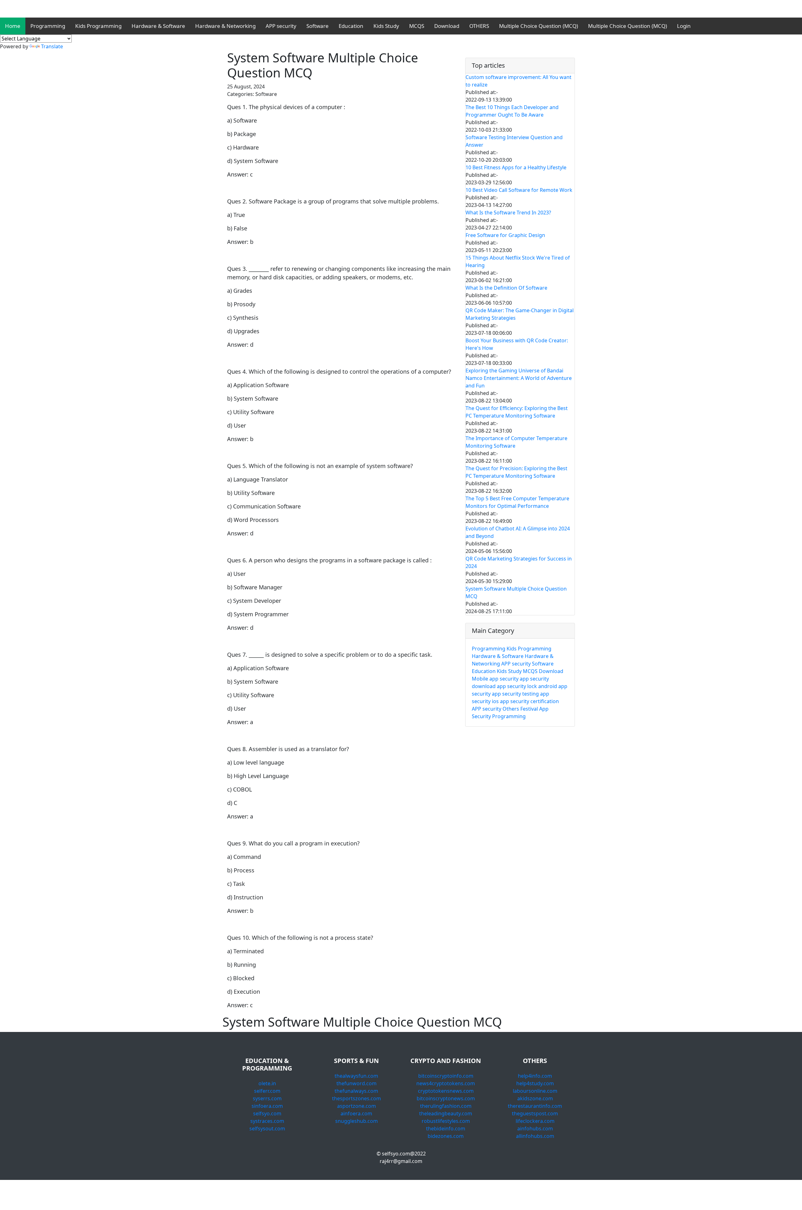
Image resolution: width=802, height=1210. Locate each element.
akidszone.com (535, 1098)
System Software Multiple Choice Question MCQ (516, 592)
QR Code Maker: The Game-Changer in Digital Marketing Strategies (520, 314)
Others (511, 708)
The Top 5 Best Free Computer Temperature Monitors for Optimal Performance (517, 502)
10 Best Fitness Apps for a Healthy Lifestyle (516, 167)
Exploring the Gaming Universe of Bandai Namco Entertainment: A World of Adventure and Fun (519, 378)
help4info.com (535, 1075)
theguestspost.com (535, 1113)
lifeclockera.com (535, 1121)
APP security (281, 25)
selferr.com (267, 1090)
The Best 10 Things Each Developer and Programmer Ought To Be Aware (512, 111)
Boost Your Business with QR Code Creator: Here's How (517, 344)
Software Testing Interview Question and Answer (514, 141)
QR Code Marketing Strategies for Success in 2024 (519, 562)
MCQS (416, 25)
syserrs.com (267, 1098)
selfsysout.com (267, 1128)
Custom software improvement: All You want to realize (518, 81)
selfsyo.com (267, 1113)
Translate (52, 46)
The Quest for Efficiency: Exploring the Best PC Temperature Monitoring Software (517, 412)
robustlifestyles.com (446, 1121)
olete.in (267, 1083)
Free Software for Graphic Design (505, 235)
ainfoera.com (356, 1113)
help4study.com (535, 1083)
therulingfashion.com (445, 1105)
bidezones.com (446, 1136)
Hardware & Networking (225, 25)
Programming (47, 25)
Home (12, 25)
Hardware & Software (158, 25)
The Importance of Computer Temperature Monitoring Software (516, 442)
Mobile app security (495, 678)
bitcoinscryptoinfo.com (445, 1075)
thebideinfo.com (445, 1128)
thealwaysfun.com (356, 1075)
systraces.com (267, 1121)
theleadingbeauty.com (445, 1113)
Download (446, 25)
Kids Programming (98, 25)
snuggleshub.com (356, 1121)
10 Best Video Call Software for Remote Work (519, 190)
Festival (529, 708)
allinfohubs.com (535, 1136)
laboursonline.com (535, 1090)
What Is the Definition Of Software (506, 287)
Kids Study (386, 25)
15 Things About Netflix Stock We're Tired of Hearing (518, 261)
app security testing (515, 693)
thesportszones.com (356, 1098)
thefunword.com (356, 1083)
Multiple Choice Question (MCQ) (538, 25)
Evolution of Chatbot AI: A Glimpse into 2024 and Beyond (518, 532)
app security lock (517, 686)
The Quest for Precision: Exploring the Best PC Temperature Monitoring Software (516, 472)
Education (351, 25)
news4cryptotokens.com (445, 1083)
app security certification (529, 701)
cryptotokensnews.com (446, 1090)
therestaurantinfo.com (535, 1105)
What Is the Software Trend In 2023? (508, 212)
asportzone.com (356, 1105)
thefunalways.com (356, 1090)
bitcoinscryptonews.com (446, 1098)
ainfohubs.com (535, 1128)
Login (684, 25)
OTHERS (479, 25)
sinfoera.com (267, 1105)
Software (317, 25)
